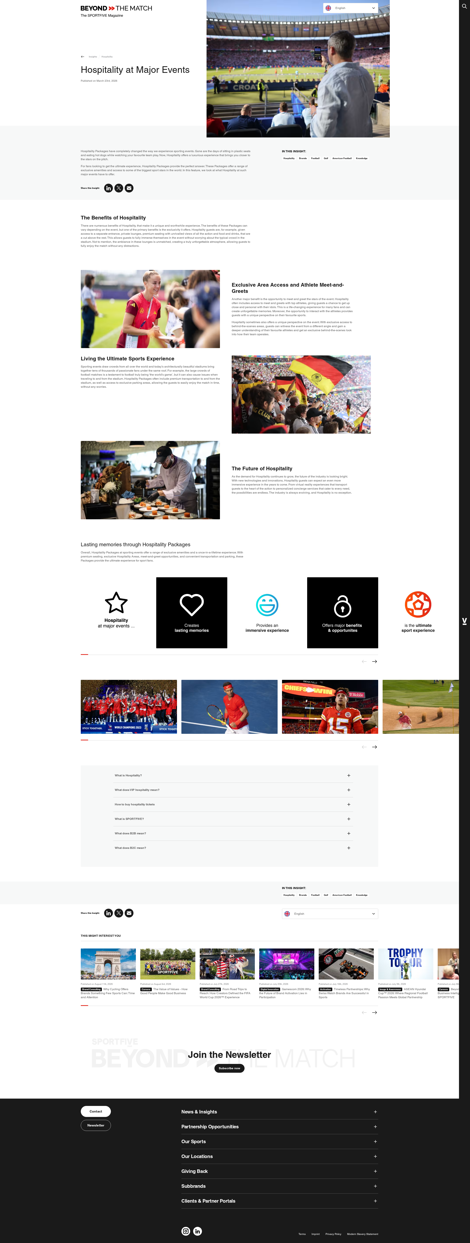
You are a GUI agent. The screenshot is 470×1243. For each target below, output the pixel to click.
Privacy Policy (333, 1234)
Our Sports (193, 1141)
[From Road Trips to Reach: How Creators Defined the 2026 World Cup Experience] (227, 973)
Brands (303, 158)
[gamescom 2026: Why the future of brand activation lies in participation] (286, 973)
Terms (302, 1234)
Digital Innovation (270, 989)
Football (315, 158)
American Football (342, 158)
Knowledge (362, 158)
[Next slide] (374, 661)
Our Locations (197, 1156)
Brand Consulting (91, 989)
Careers (146, 989)
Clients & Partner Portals (208, 1201)
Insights (93, 56)
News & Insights (199, 1112)
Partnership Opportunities (210, 1126)
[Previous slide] (364, 661)
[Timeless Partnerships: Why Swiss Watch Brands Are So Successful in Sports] (346, 973)
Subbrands (193, 1186)
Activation (325, 989)
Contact (96, 1111)
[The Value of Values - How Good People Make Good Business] (167, 973)
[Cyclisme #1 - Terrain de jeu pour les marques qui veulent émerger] (108, 973)
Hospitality (107, 56)
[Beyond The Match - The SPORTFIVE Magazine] (116, 11)
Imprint (316, 1234)
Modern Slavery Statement (362, 1234)
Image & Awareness (390, 989)
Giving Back (194, 1171)
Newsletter (95, 1125)
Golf (326, 158)
